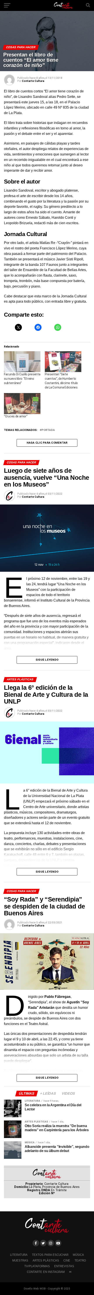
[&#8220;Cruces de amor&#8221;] (22, 403)
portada (48, 430)
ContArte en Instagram (46, 1272)
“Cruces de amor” (16, 416)
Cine (66, 1260)
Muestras (20, 1260)
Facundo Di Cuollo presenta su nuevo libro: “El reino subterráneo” (22, 378)
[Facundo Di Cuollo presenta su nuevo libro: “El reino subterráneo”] (22, 361)
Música (78, 1254)
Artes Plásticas (46, 1260)
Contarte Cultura (33, 81)
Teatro (80, 1260)
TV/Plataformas (37, 1266)
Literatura (19, 1254)
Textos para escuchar (50, 1254)
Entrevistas (64, 1266)
